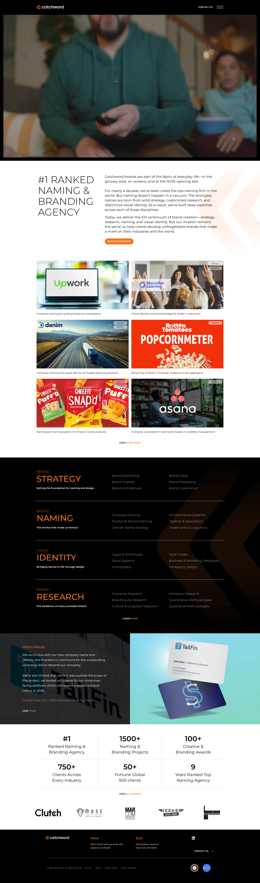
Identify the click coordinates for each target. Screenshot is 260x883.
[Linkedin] (194, 839)
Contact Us (205, 7)
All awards (130, 794)
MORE (130, 618)
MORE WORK (130, 443)
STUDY (29, 711)
